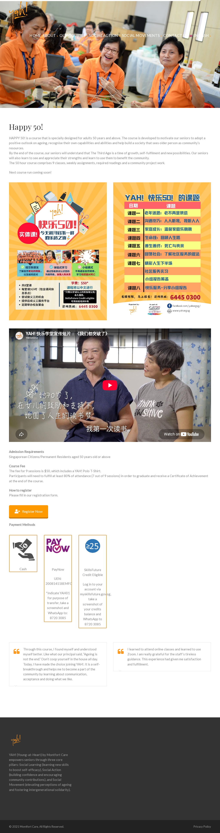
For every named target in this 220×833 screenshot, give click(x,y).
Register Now (32, 511)
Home (35, 35)
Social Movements (141, 35)
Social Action (103, 35)
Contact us (175, 35)
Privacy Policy (202, 826)
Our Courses (72, 35)
